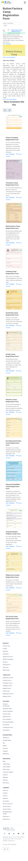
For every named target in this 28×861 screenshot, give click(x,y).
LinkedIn (14, 833)
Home (4, 31)
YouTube (18, 833)
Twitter (9, 833)
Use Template (7, 44)
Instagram (23, 833)
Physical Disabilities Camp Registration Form (13, 486)
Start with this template (9, 99)
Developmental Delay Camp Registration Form (13, 443)
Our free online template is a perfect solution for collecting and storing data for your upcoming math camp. (14, 191)
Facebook (4, 833)
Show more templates (9, 57)
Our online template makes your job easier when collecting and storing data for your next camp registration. (13, 540)
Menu (25, 2)
